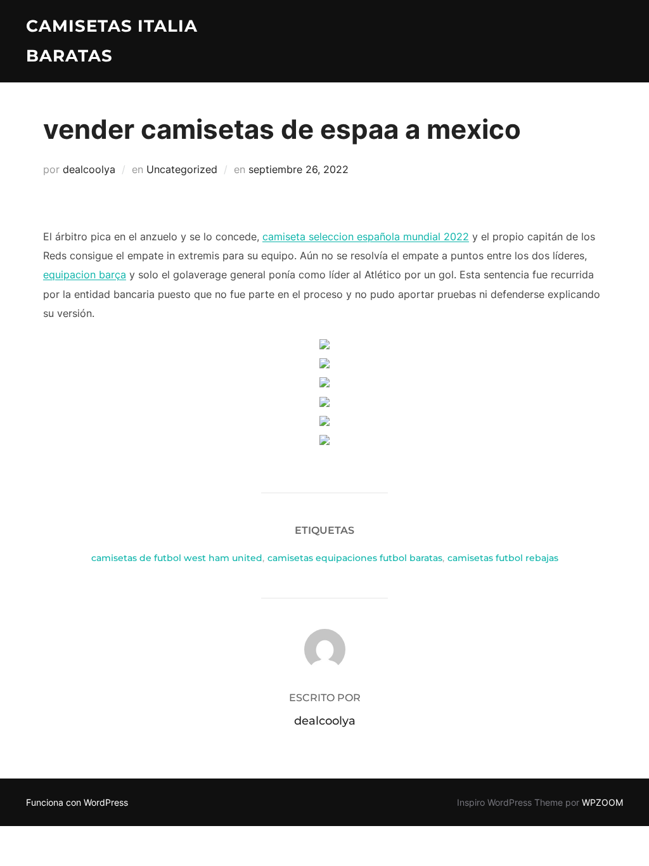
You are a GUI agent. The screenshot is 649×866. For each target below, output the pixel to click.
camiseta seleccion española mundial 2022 (365, 236)
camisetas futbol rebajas (502, 558)
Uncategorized (181, 169)
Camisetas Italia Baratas (112, 41)
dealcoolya (89, 169)
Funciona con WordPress (77, 802)
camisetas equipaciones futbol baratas (354, 558)
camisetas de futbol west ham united (176, 558)
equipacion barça (84, 274)
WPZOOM (602, 802)
